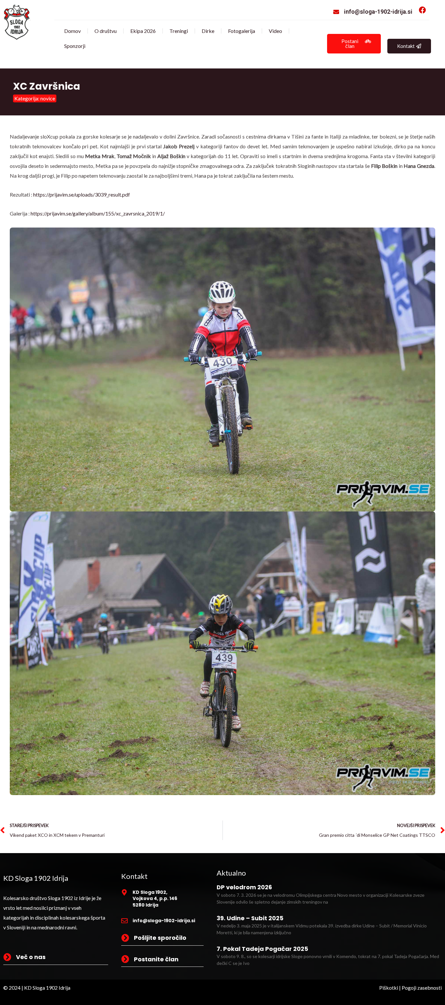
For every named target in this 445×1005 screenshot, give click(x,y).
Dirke (208, 31)
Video (275, 31)
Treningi (178, 31)
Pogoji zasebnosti (422, 987)
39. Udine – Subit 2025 (250, 918)
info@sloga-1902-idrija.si (378, 11)
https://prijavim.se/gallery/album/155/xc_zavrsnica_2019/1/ (98, 213)
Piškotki (388, 987)
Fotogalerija (241, 31)
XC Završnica (46, 86)
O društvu (105, 31)
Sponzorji (74, 46)
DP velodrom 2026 (244, 887)
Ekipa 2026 (143, 31)
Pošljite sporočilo (160, 938)
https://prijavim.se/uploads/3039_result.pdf (81, 194)
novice (47, 98)
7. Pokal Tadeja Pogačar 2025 (262, 949)
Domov (72, 31)
